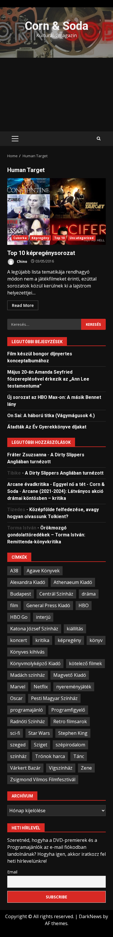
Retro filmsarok (70, 721)
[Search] (99, 138)
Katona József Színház (34, 628)
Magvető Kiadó (69, 675)
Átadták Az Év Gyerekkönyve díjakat (46, 427)
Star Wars (39, 733)
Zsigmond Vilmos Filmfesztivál (42, 779)
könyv (96, 640)
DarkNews (90, 916)
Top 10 (59, 238)
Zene (86, 768)
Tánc (78, 756)
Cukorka (20, 238)
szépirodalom (70, 744)
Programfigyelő (68, 710)
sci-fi (15, 733)
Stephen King (73, 733)
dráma (89, 594)
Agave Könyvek (43, 570)
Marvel (17, 686)
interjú (43, 617)
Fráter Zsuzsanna (26, 454)
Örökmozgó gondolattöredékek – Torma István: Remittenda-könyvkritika (46, 535)
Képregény (40, 238)
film (14, 605)
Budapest (20, 594)
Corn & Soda (56, 26)
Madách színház (27, 675)
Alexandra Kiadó (27, 582)
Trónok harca (50, 756)
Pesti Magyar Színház (54, 698)
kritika (42, 640)
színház (18, 756)
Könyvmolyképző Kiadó (35, 663)
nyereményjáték (73, 686)
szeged (17, 744)
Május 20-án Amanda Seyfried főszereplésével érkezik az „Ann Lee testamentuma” (48, 379)
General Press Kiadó (48, 605)
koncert (18, 640)
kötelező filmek (85, 663)
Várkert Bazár (25, 768)
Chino (21, 261)
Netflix (41, 686)
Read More (23, 305)
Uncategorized (82, 238)
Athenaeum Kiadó (73, 582)
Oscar (16, 698)
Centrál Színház (56, 594)
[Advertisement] (56, 95)
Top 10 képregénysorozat (56, 211)
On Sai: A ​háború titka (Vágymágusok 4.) (51, 415)
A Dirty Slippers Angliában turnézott (64, 473)
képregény (69, 640)
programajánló (26, 710)
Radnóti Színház (27, 721)
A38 (14, 570)
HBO (84, 605)
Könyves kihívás (27, 652)
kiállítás (75, 628)
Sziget (40, 744)
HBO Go (19, 617)
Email (12, 872)
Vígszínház (60, 768)
